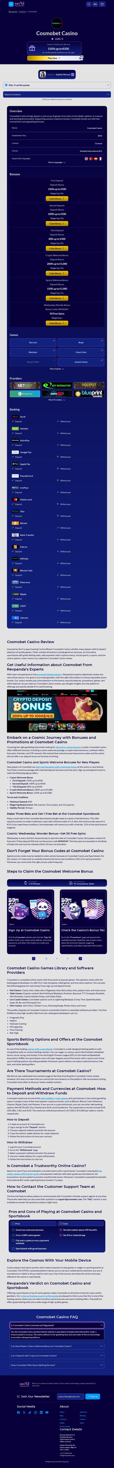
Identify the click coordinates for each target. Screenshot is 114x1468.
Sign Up (94, 1396)
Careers (83, 1419)
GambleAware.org (62, 52)
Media (62, 1423)
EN (95, 4)
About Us (83, 1412)
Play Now (52, 58)
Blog (61, 1416)
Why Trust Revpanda (19, 85)
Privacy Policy (65, 1426)
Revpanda (13, 11)
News (82, 1423)
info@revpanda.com (67, 1455)
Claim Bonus (55, 198)
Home (62, 1412)
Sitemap (83, 1416)
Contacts (63, 1419)
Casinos (22, 11)
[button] (80, 958)
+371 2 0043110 (66, 1453)
